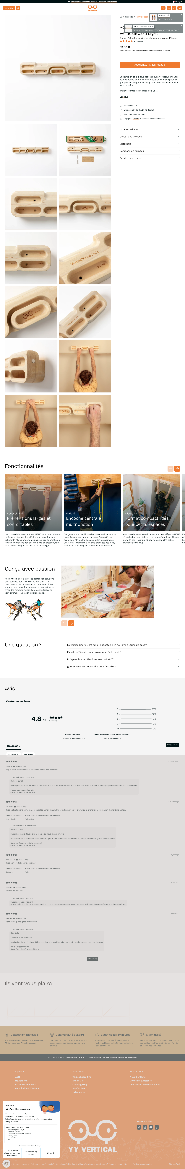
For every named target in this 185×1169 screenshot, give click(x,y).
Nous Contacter (138, 1077)
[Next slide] (168, 2)
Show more (92, 959)
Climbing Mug (79, 1084)
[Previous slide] (17, 2)
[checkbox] (28, 754)
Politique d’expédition (85, 1164)
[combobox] (176, 2)
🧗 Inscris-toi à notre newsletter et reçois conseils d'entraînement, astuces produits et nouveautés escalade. (92, 2)
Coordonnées (146, 1164)
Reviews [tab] (13, 746)
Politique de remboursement (17, 1164)
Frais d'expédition (139, 51)
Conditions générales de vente (109, 1164)
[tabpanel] (92, 858)
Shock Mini (78, 1081)
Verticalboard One (81, 1077)
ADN (17, 1077)
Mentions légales (131, 1164)
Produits (129, 17)
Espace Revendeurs (25, 1084)
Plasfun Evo (78, 1088)
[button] (179, 8)
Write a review (172, 745)
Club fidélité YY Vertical (27, 1088)
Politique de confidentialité (42, 1164)
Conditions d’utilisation (65, 1164)
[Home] (92, 8)
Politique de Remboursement (145, 1084)
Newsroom (21, 1081)
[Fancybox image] (58, 68)
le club (136, 118)
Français (178, 2)
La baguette (78, 1092)
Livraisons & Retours (141, 1081)
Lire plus (124, 97)
